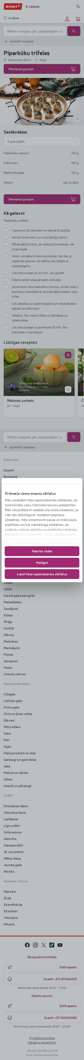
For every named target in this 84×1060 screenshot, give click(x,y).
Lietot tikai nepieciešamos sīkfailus (42, 574)
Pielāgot (42, 562)
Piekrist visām (42, 551)
